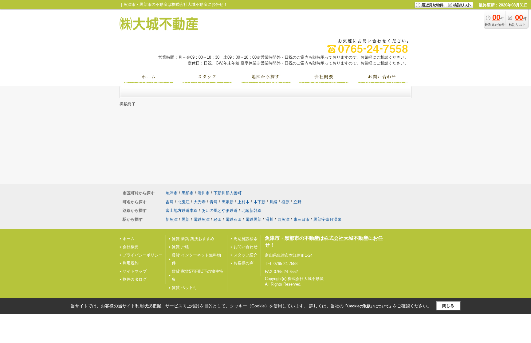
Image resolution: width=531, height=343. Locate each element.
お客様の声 (244, 263)
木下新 (260, 202)
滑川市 (204, 193)
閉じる (448, 305)
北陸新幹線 (252, 210)
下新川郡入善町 (228, 193)
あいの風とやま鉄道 (220, 210)
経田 (218, 219)
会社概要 (131, 246)
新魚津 (172, 219)
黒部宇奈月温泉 (327, 219)
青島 (214, 202)
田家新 (228, 202)
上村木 (244, 202)
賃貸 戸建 (180, 246)
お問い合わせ (246, 246)
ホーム (129, 238)
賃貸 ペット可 (184, 287)
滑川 (269, 219)
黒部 (186, 219)
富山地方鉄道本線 (182, 210)
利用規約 (131, 263)
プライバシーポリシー (143, 255)
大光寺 (200, 202)
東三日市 (301, 219)
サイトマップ (135, 271)
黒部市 (188, 193)
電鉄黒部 (254, 219)
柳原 (285, 202)
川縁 (273, 202)
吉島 (170, 202)
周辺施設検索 (246, 238)
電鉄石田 (234, 219)
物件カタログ (135, 279)
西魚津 (283, 219)
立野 (297, 202)
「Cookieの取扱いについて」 (368, 306)
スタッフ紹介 (246, 255)
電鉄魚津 (202, 219)
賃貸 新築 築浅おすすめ (193, 238)
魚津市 (172, 193)
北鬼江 (184, 202)
